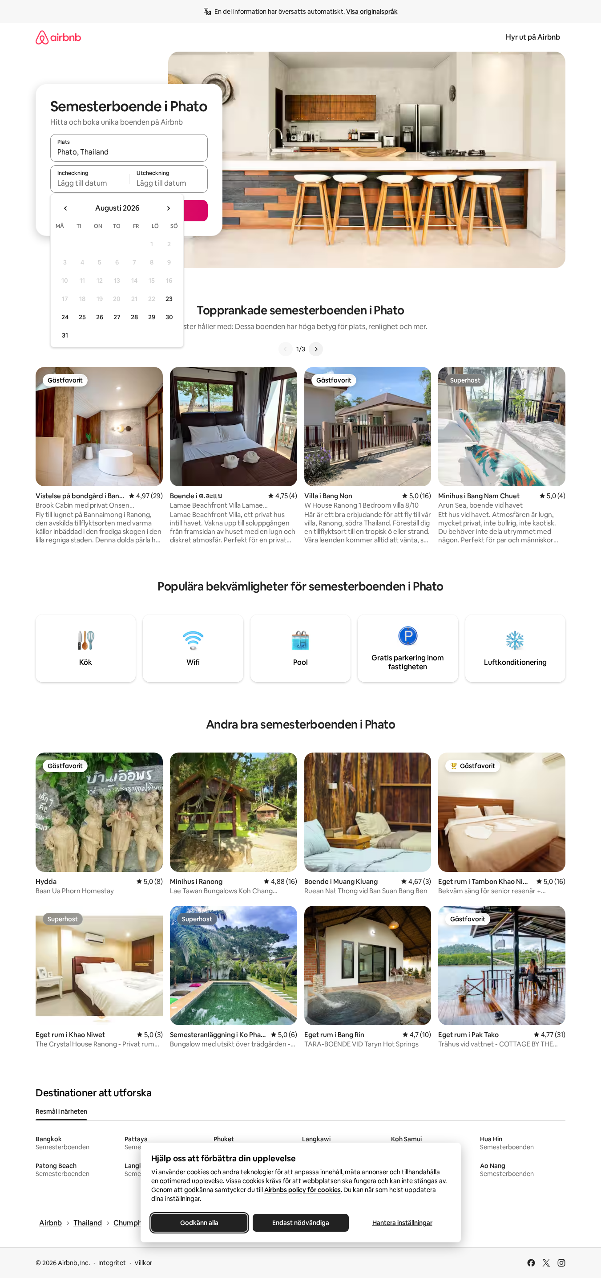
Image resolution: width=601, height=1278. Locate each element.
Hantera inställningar (402, 1223)
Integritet (112, 1263)
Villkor (143, 1263)
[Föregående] (285, 349)
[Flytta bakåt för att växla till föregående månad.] (66, 208)
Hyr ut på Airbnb (533, 37)
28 (134, 317)
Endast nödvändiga (300, 1223)
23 (169, 299)
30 (169, 317)
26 (99, 317)
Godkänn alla (199, 1223)
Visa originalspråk (372, 12)
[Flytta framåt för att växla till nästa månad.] (168, 208)
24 (65, 317)
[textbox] (89, 183)
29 (151, 317)
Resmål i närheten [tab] (61, 1111)
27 (117, 317)
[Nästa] (316, 349)
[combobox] (129, 152)
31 (65, 335)
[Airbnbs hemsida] (58, 37)
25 (82, 317)
